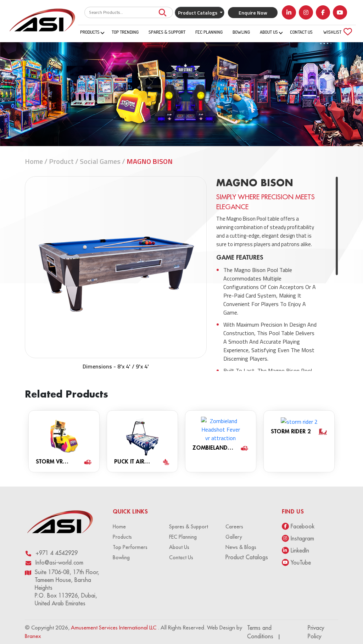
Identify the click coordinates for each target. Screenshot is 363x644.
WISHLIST (336, 31)
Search (162, 12)
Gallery (233, 537)
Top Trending (125, 32)
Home (34, 161)
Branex (33, 636)
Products (90, 32)
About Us (269, 32)
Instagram (302, 538)
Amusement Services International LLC (114, 627)
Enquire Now (253, 12)
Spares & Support (167, 32)
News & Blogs (240, 547)
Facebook (302, 526)
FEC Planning (209, 32)
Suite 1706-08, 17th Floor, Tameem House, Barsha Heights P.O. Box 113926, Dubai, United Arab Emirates (67, 587)
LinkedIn (300, 550)
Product (61, 161)
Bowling (241, 32)
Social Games (100, 161)
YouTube (301, 562)
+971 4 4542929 (56, 552)
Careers (234, 526)
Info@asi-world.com (59, 562)
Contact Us (301, 32)
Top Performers (130, 547)
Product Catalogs (246, 557)
